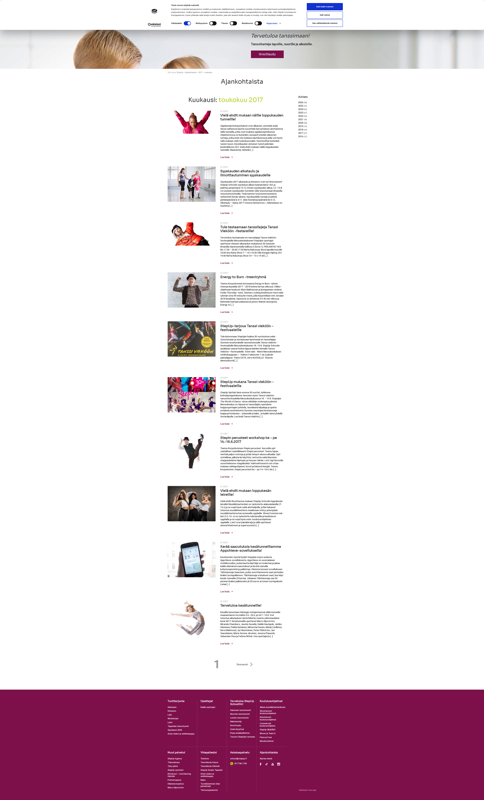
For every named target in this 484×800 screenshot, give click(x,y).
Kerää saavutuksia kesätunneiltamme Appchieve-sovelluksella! (250, 549)
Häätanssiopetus (176, 784)
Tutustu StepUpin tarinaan (242, 737)
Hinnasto (172, 711)
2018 (302, 129)
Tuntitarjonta (176, 701)
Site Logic (312, 790)
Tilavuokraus (174, 762)
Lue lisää (225, 157)
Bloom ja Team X (267, 733)
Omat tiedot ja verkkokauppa (181, 734)
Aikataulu (172, 707)
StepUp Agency (175, 758)
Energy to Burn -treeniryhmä (243, 277)
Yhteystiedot (209, 752)
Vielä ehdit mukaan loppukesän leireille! (245, 493)
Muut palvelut (176, 752)
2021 (302, 119)
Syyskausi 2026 (175, 730)
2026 (302, 102)
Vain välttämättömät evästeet (324, 23)
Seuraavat (242, 664)
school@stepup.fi (238, 758)
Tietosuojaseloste (209, 790)
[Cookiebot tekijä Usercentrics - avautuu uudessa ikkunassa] (154, 25)
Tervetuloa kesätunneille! (240, 605)
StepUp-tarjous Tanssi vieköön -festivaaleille (247, 328)
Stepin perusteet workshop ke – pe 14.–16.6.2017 (248, 440)
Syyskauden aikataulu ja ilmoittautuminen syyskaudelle (245, 173)
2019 (302, 126)
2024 (302, 109)
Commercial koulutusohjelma (267, 724)
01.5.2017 (224, 111)
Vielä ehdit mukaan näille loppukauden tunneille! (251, 117)
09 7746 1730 (240, 763)
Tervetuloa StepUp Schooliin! (242, 703)
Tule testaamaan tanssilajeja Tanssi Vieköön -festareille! (249, 229)
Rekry (203, 780)
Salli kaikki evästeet (324, 7)
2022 (302, 116)
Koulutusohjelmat (271, 701)
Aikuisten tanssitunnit (240, 710)
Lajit (170, 715)
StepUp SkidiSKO (267, 729)
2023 (302, 112)
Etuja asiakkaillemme (240, 733)
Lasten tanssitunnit (239, 718)
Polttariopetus (174, 780)
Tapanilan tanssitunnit (178, 726)
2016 (302, 136)
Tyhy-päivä (173, 766)
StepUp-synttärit (176, 770)
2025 (302, 105)
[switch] (213, 23)
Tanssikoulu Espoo (209, 762)
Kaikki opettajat (208, 707)
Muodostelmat (267, 741)
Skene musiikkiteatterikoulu (272, 707)
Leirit (170, 722)
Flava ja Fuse (266, 737)
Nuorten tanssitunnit (240, 714)
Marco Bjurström (176, 787)
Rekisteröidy (236, 721)
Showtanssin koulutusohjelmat (268, 712)
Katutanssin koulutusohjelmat (268, 718)
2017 (302, 133)
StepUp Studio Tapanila (211, 770)
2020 (302, 122)
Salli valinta (325, 15)
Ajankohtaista (269, 752)
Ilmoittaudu (267, 54)
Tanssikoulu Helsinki (210, 766)
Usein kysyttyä (237, 729)
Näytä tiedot (272, 23)
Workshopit (173, 718)
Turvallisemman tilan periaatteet (210, 785)
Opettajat (207, 701)
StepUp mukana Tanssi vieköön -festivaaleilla (247, 384)
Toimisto (205, 758)
